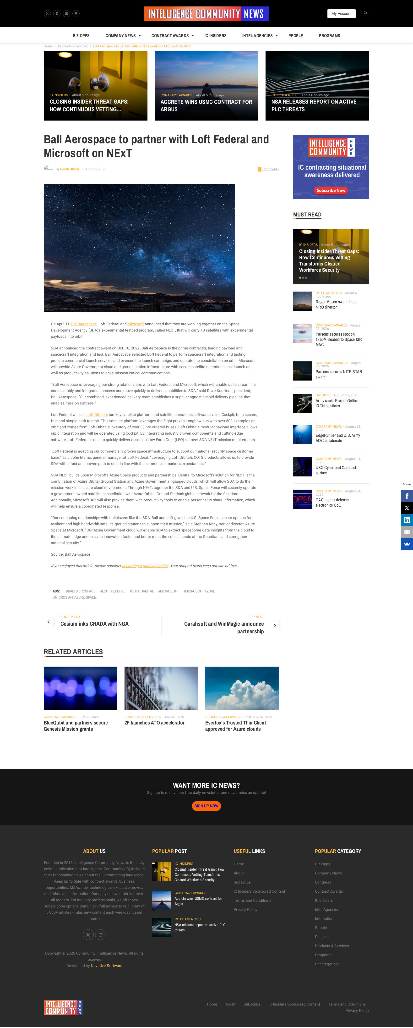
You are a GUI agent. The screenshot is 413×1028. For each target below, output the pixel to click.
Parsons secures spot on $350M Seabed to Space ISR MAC (339, 339)
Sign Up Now (206, 806)
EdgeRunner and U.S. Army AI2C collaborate (338, 437)
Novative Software (106, 966)
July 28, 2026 (89, 716)
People (295, 36)
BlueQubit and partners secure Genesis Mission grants (76, 725)
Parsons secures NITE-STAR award (339, 374)
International (326, 919)
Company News (121, 36)
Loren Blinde (69, 169)
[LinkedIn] (407, 520)
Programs (329, 36)
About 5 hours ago (86, 95)
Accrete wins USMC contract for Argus (206, 105)
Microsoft (136, 324)
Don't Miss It (71, 616)
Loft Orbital (143, 591)
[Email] (407, 532)
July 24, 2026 (174, 716)
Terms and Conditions (252, 900)
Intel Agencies (257, 36)
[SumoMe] (407, 544)
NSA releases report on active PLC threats (314, 105)
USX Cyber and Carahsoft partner (336, 470)
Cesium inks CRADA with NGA (94, 623)
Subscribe (242, 882)
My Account (341, 14)
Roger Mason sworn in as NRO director (336, 304)
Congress (323, 882)
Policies (321, 937)
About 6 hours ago (315, 95)
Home (48, 46)
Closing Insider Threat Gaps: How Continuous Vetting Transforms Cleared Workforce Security (95, 105)
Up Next (257, 616)
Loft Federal (113, 591)
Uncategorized (327, 964)
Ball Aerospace (84, 324)
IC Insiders (216, 36)
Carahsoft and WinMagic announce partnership (224, 627)
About (239, 873)
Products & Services (73, 46)
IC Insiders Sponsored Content (259, 891)
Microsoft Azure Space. (76, 597)
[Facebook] (407, 496)
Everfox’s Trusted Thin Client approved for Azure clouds (235, 725)
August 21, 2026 (346, 395)
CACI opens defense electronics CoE (332, 502)
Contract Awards (170, 36)
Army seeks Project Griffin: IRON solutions (337, 403)
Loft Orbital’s (97, 415)
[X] (407, 508)
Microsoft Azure (200, 591)
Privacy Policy (245, 909)
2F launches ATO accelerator (155, 722)
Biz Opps (81, 36)
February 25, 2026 (258, 716)
